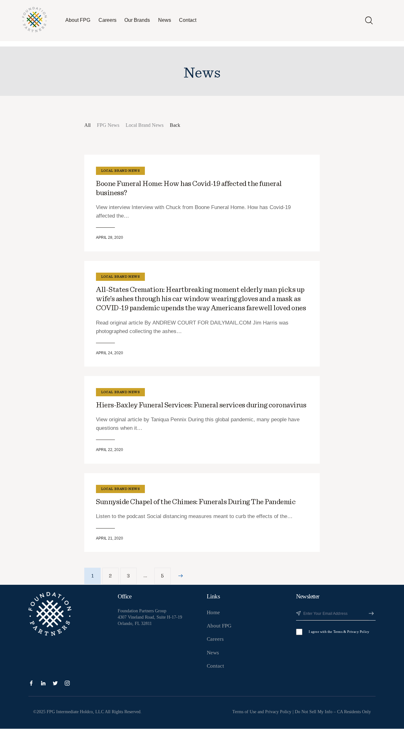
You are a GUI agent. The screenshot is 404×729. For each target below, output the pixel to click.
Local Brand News (144, 125)
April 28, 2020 (109, 237)
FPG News (108, 125)
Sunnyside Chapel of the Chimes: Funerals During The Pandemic (195, 502)
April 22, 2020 (109, 450)
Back (175, 125)
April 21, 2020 (109, 538)
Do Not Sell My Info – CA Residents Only (333, 711)
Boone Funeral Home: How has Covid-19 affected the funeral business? (189, 188)
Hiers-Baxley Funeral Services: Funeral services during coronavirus (201, 405)
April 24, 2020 (109, 353)
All (87, 125)
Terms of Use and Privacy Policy (261, 711)
